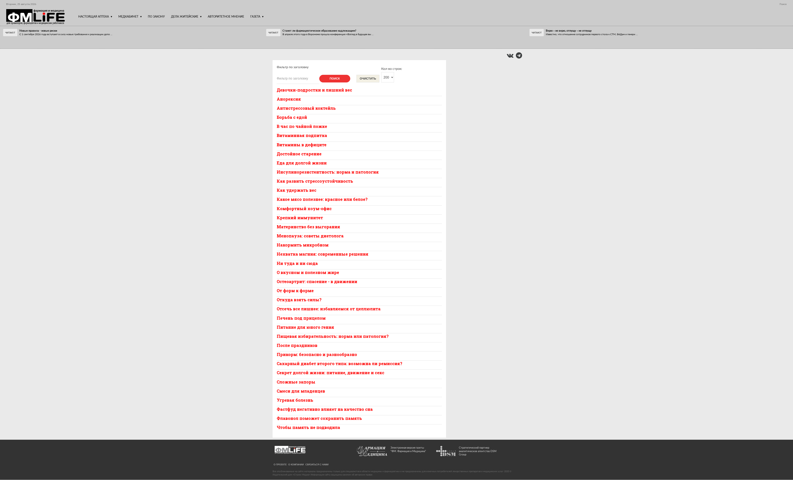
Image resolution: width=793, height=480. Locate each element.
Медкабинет (128, 16)
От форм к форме (295, 290)
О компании (296, 464)
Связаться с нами (317, 464)
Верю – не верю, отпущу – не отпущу (569, 30)
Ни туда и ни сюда (297, 263)
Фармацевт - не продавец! (32, 40)
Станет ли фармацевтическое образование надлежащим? (319, 30)
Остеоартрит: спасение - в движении (317, 281)
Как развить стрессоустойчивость (315, 181)
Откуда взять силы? (299, 299)
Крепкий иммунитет (300, 217)
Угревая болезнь (295, 400)
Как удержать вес (296, 190)
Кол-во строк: (391, 68)
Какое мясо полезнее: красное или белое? (322, 199)
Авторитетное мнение (226, 16)
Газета (255, 16)
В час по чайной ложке (302, 126)
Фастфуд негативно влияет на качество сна (325, 409)
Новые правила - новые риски (38, 30)
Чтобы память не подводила (308, 427)
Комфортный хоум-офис (304, 208)
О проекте (280, 464)
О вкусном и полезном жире (308, 272)
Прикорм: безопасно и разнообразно (317, 354)
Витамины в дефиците (301, 144)
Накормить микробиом (303, 245)
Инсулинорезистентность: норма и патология (328, 172)
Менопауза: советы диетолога (310, 235)
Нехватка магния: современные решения (322, 254)
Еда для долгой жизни (302, 163)
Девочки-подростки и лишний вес (314, 90)
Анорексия (289, 99)
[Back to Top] (782, 462)
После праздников (297, 345)
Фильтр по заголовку (293, 67)
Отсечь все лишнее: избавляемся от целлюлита (329, 308)
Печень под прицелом (301, 318)
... (65, 34)
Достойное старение (299, 153)
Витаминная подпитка (302, 135)
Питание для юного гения (305, 327)
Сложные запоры (296, 382)
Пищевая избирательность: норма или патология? (333, 336)
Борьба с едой (292, 117)
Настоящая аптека (93, 16)
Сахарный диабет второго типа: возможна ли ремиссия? (339, 363)
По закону (156, 16)
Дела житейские (184, 16)
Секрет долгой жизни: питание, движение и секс (330, 372)
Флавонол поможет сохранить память (319, 418)
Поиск (335, 78)
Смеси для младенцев (301, 391)
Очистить (368, 78)
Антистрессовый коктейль (306, 108)
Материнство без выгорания (308, 226)
